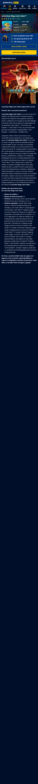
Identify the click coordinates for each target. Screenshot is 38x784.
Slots (2, 12)
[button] (19, 46)
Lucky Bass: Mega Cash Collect (13, 12)
